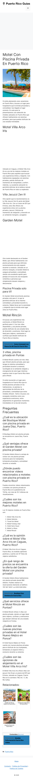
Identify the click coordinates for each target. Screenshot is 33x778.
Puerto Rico (9, 752)
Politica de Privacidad (20, 766)
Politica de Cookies (16, 768)
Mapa (16, 761)
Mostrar (20, 734)
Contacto (7, 766)
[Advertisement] (16, 30)
